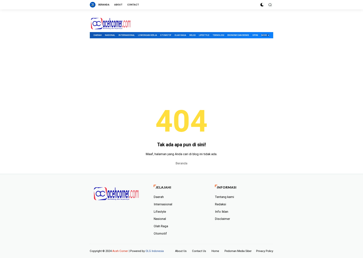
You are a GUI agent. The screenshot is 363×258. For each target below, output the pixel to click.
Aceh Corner (120, 251)
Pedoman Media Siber (238, 251)
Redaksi (220, 204)
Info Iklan (221, 211)
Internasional (127, 35)
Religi (192, 35)
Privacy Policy (264, 251)
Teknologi (218, 35)
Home (215, 251)
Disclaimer (222, 219)
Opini (255, 35)
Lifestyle (204, 35)
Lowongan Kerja (147, 35)
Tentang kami (224, 197)
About (118, 4)
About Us (181, 251)
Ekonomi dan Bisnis (238, 35)
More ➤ (265, 35)
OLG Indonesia (155, 251)
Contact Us (199, 251)
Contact (133, 4)
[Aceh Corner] (111, 24)
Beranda (103, 4)
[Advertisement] (181, 70)
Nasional (110, 35)
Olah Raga (180, 35)
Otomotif (165, 35)
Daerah (98, 35)
